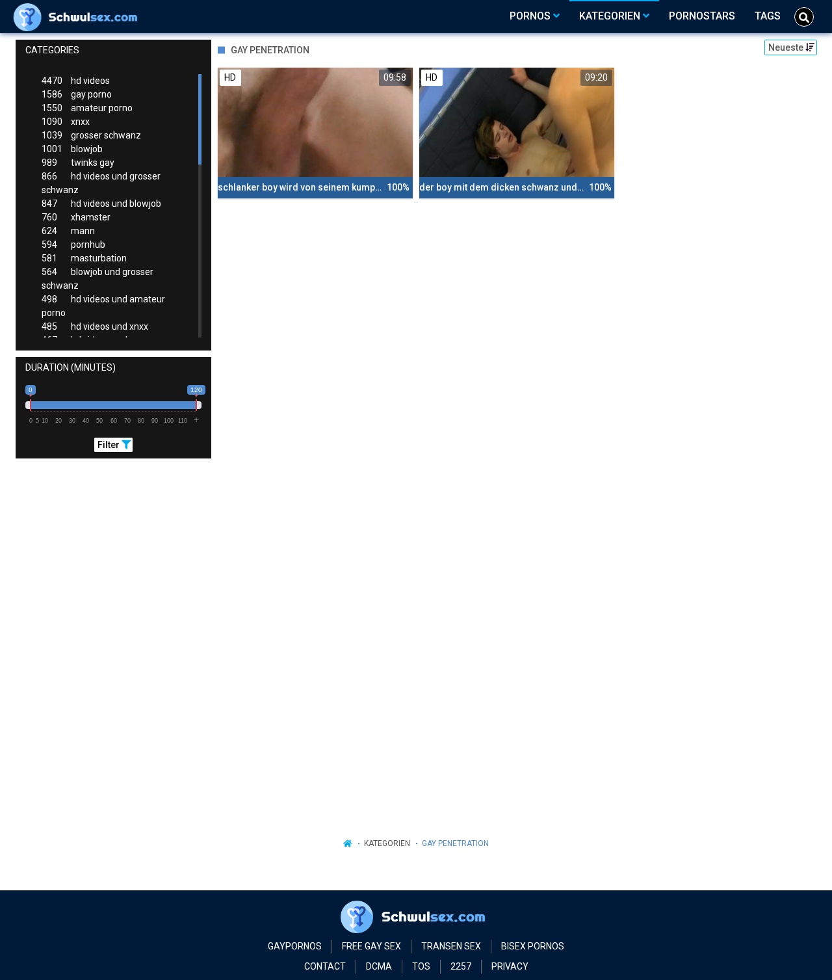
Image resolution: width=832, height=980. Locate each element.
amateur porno (87, 108)
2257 (460, 966)
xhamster (76, 217)
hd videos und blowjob (101, 203)
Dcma (379, 966)
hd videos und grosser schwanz (101, 183)
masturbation (84, 258)
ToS (421, 966)
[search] (804, 17)
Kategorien (387, 843)
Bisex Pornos (532, 946)
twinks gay (78, 162)
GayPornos (295, 946)
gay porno (77, 94)
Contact (325, 966)
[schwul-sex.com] (78, 16)
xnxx (66, 121)
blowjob (72, 149)
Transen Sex (451, 946)
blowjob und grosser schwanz (97, 279)
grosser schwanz (91, 135)
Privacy (509, 966)
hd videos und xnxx (95, 326)
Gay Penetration (455, 843)
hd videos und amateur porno (103, 306)
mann (68, 231)
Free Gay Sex (371, 946)
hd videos (76, 80)
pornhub (73, 244)
